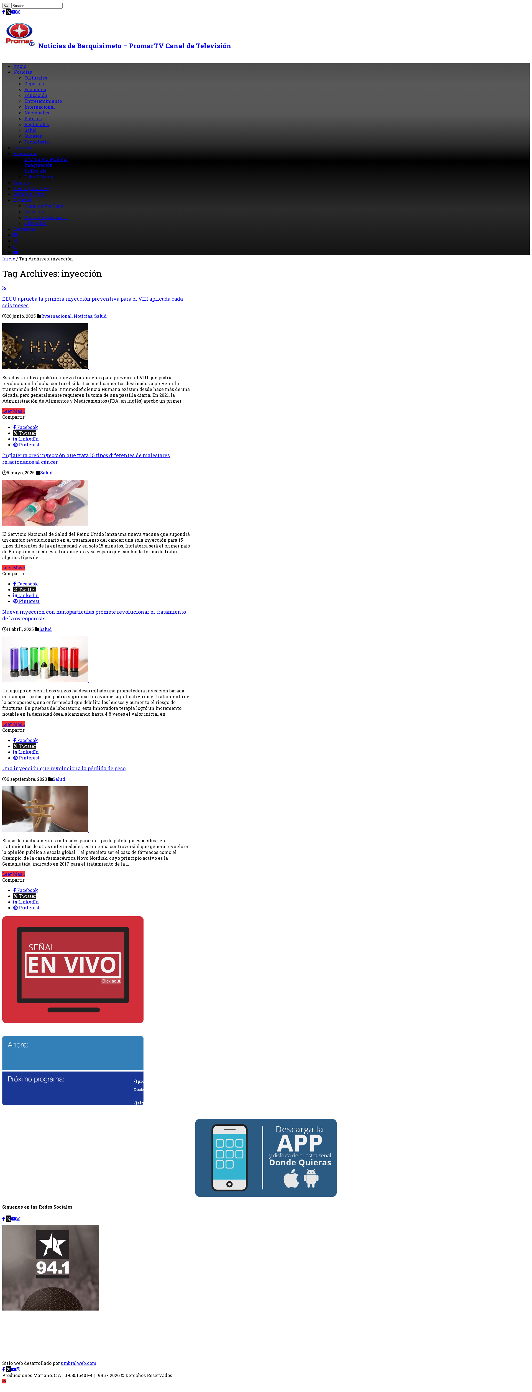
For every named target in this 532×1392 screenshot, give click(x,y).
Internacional (39, 107)
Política (33, 118)
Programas (25, 153)
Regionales (36, 124)
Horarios (22, 147)
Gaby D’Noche (39, 177)
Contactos (24, 229)
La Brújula (35, 171)
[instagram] (18, 12)
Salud (30, 130)
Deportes (34, 83)
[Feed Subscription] (4, 288)
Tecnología (36, 142)
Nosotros (34, 211)
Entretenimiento (43, 101)
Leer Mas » (13, 411)
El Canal (22, 200)
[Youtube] (13, 12)
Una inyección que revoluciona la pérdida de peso (64, 768)
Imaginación (38, 165)
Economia (35, 89)
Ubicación (35, 223)
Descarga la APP (31, 188)
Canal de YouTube (43, 206)
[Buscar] (6, 6)
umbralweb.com (78, 1363)
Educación (35, 95)
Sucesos (33, 136)
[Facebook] (3, 12)
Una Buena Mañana (46, 159)
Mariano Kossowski (46, 217)
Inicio (19, 66)
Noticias (22, 72)
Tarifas (21, 182)
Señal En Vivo (29, 194)
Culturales (35, 78)
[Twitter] (8, 12)
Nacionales (36, 113)
